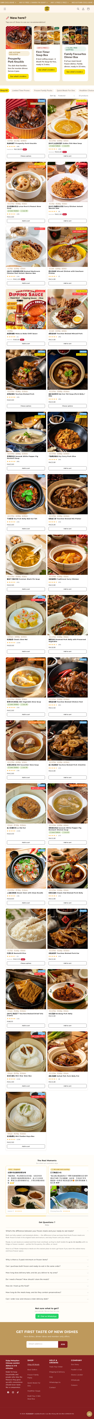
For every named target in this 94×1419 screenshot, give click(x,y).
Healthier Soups (34, 1391)
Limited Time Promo (21, 91)
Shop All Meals (33, 1364)
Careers (74, 1385)
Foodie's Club (76, 1370)
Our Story (75, 1364)
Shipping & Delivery (57, 1372)
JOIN (63, 1344)
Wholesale (75, 1380)
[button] (4, 8)
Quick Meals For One (66, 91)
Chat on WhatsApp (49, 1316)
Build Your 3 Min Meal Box (34, 1397)
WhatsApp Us (55, 1382)
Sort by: (53, 96)
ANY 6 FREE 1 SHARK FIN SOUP (33, 2)
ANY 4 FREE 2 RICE (60, 2)
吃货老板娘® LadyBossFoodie (35, 1414)
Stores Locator (77, 1375)
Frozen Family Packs (43, 91)
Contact (52, 1387)
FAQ (51, 1377)
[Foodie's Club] (89, 1414)
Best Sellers (32, 1370)
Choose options (26, 156)
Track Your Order (56, 1367)
